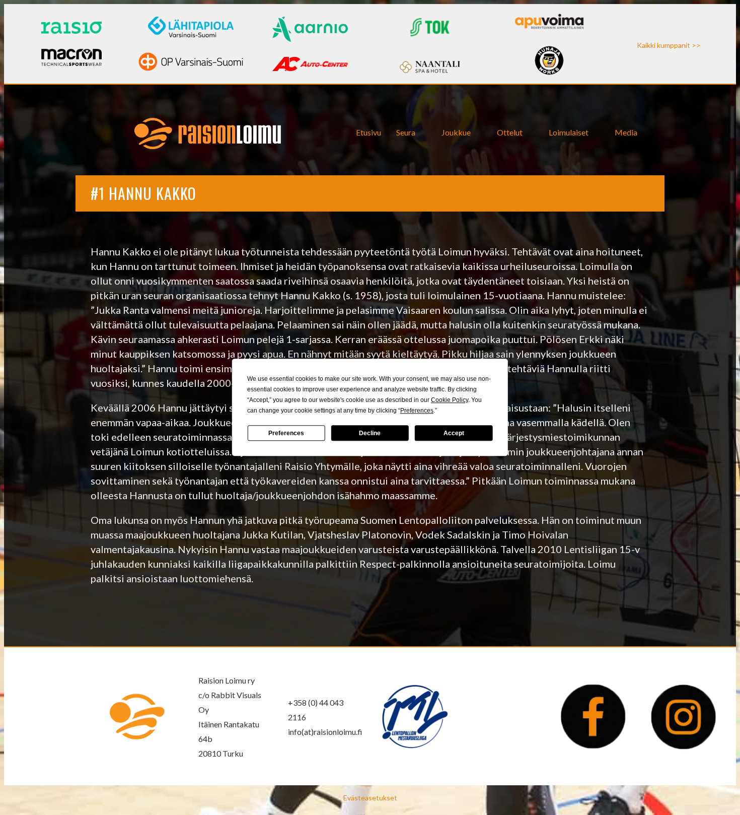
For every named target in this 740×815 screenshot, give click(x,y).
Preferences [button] (416, 410)
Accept (453, 433)
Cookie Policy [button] (449, 399)
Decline (370, 433)
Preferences (286, 433)
